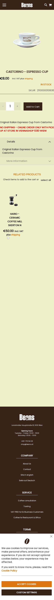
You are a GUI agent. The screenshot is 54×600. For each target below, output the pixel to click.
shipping (29, 78)
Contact (27, 469)
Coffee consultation (27, 500)
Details (11, 141)
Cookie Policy (9, 570)
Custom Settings (26, 592)
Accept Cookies (26, 584)
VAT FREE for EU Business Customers (27, 512)
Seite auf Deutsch (27, 480)
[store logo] (26, 5)
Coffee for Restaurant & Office (27, 517)
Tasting (27, 506)
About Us (27, 463)
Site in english (27, 475)
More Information (16, 161)
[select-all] (46, 180)
